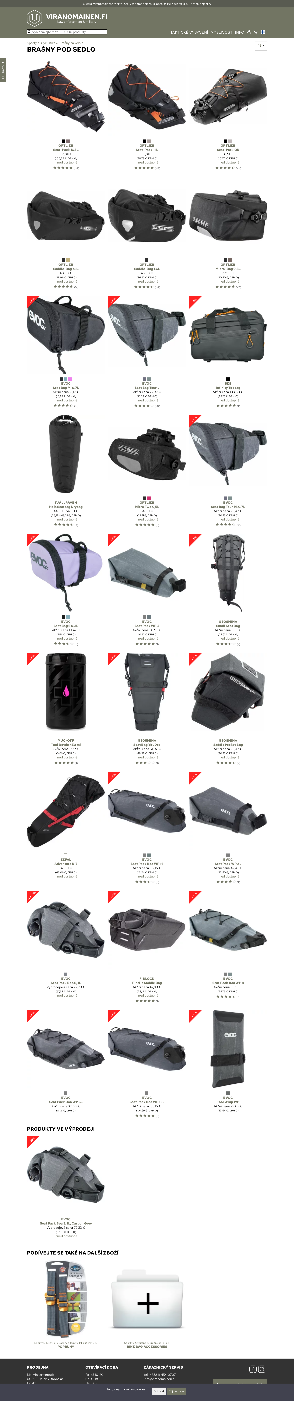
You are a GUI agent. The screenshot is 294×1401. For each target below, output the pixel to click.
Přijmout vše (176, 1391)
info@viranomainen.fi (159, 1379)
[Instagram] (261, 1370)
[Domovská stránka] (67, 26)
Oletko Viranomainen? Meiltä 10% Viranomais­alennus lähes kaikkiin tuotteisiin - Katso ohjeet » (147, 4)
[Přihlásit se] (249, 32)
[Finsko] (264, 32)
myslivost (222, 32)
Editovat (159, 1391)
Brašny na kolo (71, 43)
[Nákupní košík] (255, 32)
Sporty (33, 43)
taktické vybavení (189, 32)
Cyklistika (49, 43)
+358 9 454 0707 (162, 1375)
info (239, 32)
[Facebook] (253, 1370)
